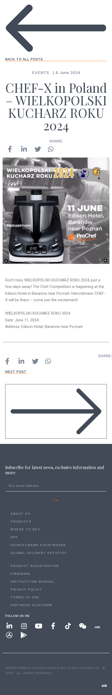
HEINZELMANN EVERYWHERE (38, 545)
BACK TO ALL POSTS (24, 59)
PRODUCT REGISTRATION (34, 566)
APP (14, 537)
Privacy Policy (26, 589)
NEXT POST (15, 371)
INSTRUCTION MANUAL (32, 581)
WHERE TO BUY (25, 529)
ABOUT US (20, 514)
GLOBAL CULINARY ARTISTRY (38, 553)
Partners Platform (31, 605)
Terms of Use (24, 597)
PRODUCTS (20, 521)
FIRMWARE (20, 574)
